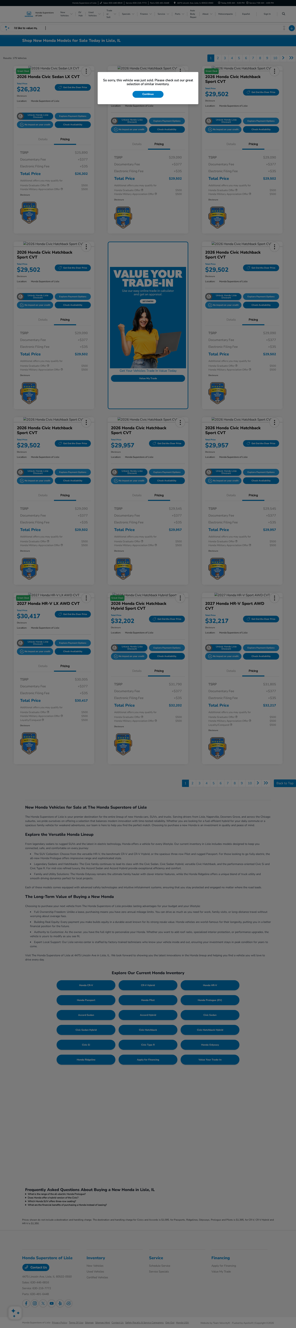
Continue (148, 94)
